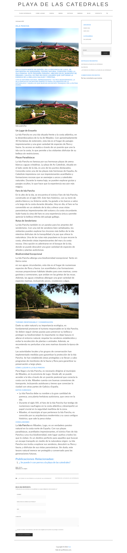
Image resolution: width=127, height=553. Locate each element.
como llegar (40, 13)
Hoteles (70, 13)
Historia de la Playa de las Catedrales (67, 478)
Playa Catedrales (25, 13)
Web (18, 509)
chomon (20, 467)
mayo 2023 (86, 31)
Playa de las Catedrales (63, 4)
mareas (80, 13)
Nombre (19, 494)
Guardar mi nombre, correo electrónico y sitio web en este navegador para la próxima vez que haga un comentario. (40, 529)
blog (89, 13)
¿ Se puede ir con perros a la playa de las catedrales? (44, 462)
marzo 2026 (86, 28)
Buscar (85, 50)
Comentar (18, 516)
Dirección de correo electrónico (26, 501)
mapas (61, 13)
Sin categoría (24, 468)
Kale (69, 547)
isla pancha (84, 67)
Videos (51, 13)
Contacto (98, 13)
